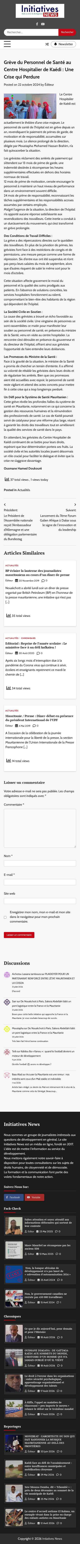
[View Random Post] (47, 44)
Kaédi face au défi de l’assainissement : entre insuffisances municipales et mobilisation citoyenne (48, 1466)
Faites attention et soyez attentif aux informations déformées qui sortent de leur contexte (48, 1223)
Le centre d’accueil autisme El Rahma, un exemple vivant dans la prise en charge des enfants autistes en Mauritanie (49, 1514)
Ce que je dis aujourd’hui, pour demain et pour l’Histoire (48, 1330)
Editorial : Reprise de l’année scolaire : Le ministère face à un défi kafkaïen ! (36, 645)
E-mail (9, 875)
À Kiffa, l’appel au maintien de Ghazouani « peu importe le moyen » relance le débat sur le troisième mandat (49, 1405)
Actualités (23, 490)
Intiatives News (52, 1539)
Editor (31, 1231)
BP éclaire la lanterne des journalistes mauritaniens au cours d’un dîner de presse (37, 573)
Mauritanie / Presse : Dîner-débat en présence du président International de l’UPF (39, 718)
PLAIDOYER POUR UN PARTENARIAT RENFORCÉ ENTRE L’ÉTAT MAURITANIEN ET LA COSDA (43, 978)
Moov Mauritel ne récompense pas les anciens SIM (47, 1247)
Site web (9, 893)
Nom (8, 856)
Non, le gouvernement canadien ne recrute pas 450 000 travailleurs (46, 1295)
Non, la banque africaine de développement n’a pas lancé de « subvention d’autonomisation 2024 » (48, 1271)
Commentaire (14, 804)
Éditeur (49, 84)
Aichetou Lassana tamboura (26, 974)
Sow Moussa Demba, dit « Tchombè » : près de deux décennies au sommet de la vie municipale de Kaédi (49, 1490)
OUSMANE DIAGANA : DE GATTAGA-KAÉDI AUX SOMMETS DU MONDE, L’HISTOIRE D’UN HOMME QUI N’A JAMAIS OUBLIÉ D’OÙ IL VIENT (47, 1355)
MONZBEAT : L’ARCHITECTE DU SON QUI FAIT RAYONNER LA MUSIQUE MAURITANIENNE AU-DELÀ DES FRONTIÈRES (50, 1441)
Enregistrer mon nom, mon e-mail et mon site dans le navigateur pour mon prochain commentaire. (40, 916)
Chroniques (28, 638)
